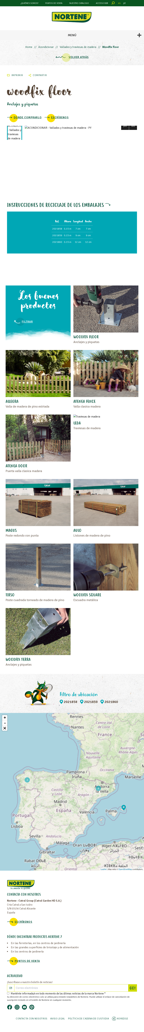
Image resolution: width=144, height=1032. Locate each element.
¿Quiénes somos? (29, 3)
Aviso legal (57, 1018)
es (119, 3)
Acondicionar (46, 47)
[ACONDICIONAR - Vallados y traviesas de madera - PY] (81, 128)
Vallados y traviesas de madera (78, 47)
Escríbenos (60, 117)
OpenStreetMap (125, 869)
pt (124, 3)
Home (28, 47)
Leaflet (103, 869)
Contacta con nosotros (31, 1018)
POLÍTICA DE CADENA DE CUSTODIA (88, 1018)
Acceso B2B (102, 3)
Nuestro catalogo (79, 3)
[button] (125, 126)
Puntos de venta (53, 3)
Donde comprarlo (28, 117)
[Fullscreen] (4, 728)
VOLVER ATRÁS (79, 57)
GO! (133, 988)
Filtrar (27, 321)
